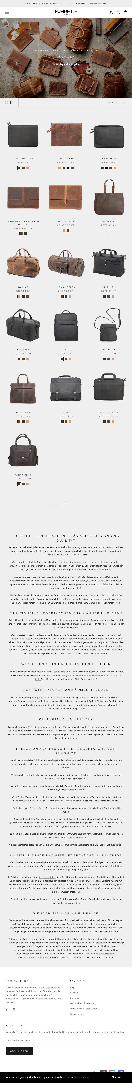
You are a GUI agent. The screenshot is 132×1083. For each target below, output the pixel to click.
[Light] (27, 168)
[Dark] (23, 168)
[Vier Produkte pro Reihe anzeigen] (11, 102)
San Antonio (108, 412)
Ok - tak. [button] (116, 1077)
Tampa (66, 412)
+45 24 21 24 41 (69, 957)
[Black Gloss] (68, 168)
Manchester (66, 221)
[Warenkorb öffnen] (125, 12)
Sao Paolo (108, 350)
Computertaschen (41, 697)
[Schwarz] (113, 230)
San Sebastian (23, 158)
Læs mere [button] (83, 1077)
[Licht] (108, 230)
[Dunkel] (104, 230)
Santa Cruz (23, 475)
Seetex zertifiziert (47, 877)
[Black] (19, 168)
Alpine (109, 287)
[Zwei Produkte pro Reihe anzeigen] (6, 102)
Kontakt (74, 992)
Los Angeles (66, 287)
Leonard (66, 350)
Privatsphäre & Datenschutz (83, 1008)
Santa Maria (66, 158)
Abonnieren (19, 1051)
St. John (23, 350)
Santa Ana (23, 412)
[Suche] (118, 12)
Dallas (23, 287)
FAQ (72, 987)
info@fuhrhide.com (31, 957)
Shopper (108, 221)
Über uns (74, 998)
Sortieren (115, 102)
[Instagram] (14, 1009)
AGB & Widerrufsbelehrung (83, 1003)
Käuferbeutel (47, 730)
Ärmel (57, 697)
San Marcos (108, 158)
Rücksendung (76, 1014)
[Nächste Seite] (76, 502)
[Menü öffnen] (7, 12)
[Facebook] (7, 1009)
